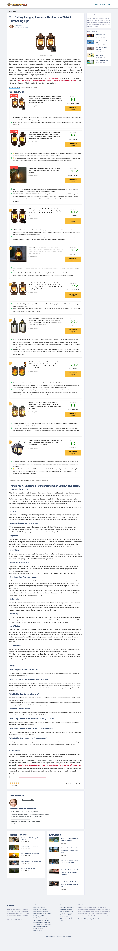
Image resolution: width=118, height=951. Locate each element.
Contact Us (96, 919)
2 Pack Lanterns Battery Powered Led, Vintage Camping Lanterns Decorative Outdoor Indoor (46, 81)
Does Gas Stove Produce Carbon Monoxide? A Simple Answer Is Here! (70, 884)
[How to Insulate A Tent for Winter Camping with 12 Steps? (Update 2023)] (54, 849)
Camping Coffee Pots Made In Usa (31, 861)
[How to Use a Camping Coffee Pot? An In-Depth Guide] (54, 861)
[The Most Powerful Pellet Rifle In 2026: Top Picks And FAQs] (90, 42)
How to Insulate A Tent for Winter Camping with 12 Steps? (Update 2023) (70, 850)
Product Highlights (33, 106)
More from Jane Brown (17, 824)
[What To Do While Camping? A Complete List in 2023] (54, 839)
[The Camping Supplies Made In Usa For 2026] (14, 847)
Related (25, 87)
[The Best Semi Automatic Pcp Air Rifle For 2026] (90, 55)
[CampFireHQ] (17, 4)
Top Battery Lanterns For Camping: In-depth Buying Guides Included (30, 814)
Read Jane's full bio (28, 800)
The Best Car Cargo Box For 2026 (20, 819)
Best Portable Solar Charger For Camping (43, 918)
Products (14, 87)
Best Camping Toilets (102, 60)
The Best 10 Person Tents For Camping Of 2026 (32, 777)
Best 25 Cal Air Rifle (38, 928)
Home (96, 4)
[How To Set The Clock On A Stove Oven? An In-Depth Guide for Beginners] (54, 871)
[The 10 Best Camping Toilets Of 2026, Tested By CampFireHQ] (90, 61)
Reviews (102, 4)
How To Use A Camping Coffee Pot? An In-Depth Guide (66, 918)
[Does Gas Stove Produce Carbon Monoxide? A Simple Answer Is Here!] (54, 883)
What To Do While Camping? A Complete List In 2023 (67, 908)
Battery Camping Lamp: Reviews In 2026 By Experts (25, 821)
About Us (80, 919)
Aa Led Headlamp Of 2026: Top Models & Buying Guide (26, 816)
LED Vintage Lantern (52, 78)
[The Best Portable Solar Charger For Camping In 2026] (14, 839)
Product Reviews (37, 930)
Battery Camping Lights (39, 907)
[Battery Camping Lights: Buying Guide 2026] (90, 35)
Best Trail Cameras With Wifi (40, 911)
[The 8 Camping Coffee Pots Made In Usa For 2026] (14, 863)
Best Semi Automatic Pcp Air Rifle (42, 913)
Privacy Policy (88, 919)
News (108, 4)
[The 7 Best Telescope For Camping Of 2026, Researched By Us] (14, 870)
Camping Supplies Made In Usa (30, 846)
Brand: (69, 103)
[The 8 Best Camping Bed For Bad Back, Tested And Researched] (14, 855)
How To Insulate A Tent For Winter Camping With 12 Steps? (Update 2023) (66, 913)
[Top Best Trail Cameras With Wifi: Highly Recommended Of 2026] (90, 48)
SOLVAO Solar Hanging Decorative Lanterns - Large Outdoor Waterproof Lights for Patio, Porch (50, 765)
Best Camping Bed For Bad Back (30, 853)
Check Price (73, 107)
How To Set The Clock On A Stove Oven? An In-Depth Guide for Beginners (70, 872)
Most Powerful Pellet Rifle (40, 909)
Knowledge (34, 87)
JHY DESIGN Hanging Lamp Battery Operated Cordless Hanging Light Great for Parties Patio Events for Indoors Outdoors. (44, 170)
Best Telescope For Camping (29, 868)
